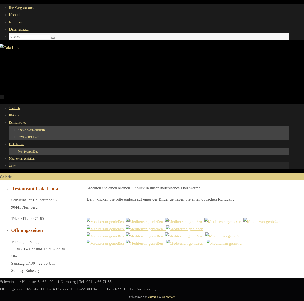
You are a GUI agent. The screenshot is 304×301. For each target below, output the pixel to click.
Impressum (18, 22)
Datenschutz (19, 29)
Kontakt (15, 14)
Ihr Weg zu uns (21, 7)
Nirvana (153, 296)
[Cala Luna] (106, 221)
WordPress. (168, 296)
